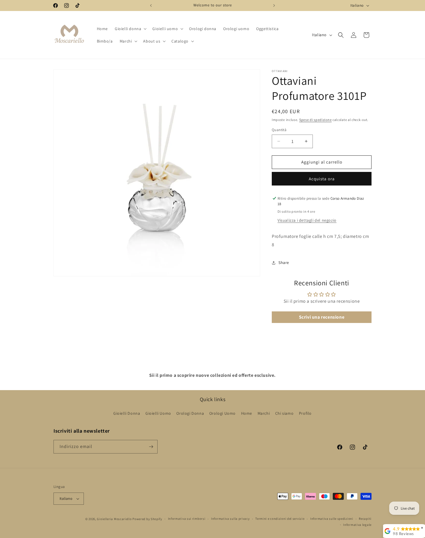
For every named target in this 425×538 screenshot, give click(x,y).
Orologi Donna (190, 413)
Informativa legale (357, 525)
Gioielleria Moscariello (114, 519)
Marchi (264, 413)
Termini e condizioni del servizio (279, 519)
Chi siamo (284, 413)
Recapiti (365, 519)
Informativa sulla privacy (230, 519)
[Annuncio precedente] (151, 5)
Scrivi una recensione (322, 317)
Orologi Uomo (222, 413)
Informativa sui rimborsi (187, 519)
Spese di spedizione (315, 119)
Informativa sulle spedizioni (331, 519)
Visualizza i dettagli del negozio (307, 220)
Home (246, 413)
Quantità (279, 129)
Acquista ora (322, 178)
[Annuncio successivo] (274, 5)
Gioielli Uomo (158, 413)
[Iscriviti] (151, 446)
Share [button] (283, 262)
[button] (130, 29)
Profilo (305, 413)
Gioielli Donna (126, 413)
